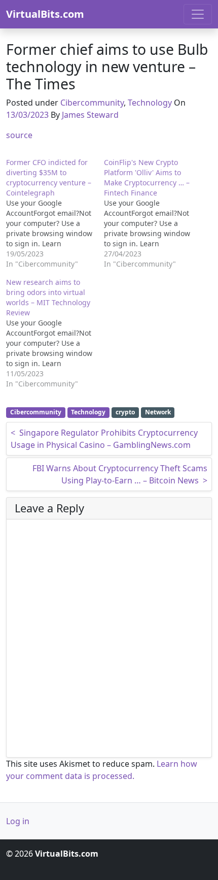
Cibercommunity (92, 102)
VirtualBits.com (45, 14)
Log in (17, 821)
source (19, 135)
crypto (125, 412)
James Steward (90, 114)
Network (158, 412)
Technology (150, 102)
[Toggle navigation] (198, 14)
